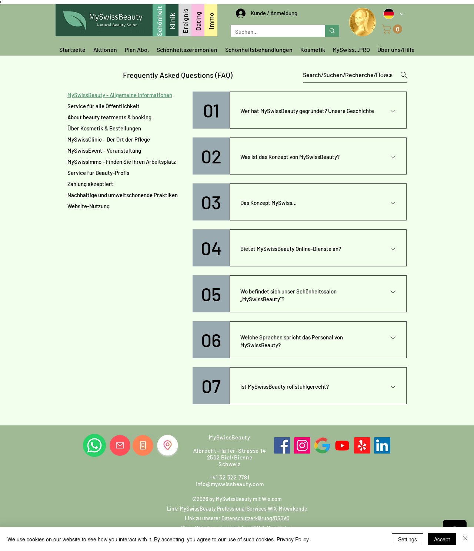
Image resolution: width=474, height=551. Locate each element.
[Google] (322, 445)
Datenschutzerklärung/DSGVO (255, 518)
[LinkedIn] (382, 445)
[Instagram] (302, 445)
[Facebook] (282, 445)
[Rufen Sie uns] (142, 445)
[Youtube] (342, 445)
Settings (407, 539)
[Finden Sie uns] (167, 445)
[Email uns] (120, 445)
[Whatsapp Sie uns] (94, 445)
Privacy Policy (293, 539)
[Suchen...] (332, 31)
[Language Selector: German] (393, 13)
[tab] (122, 95)
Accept (442, 539)
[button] (393, 29)
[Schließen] (465, 539)
